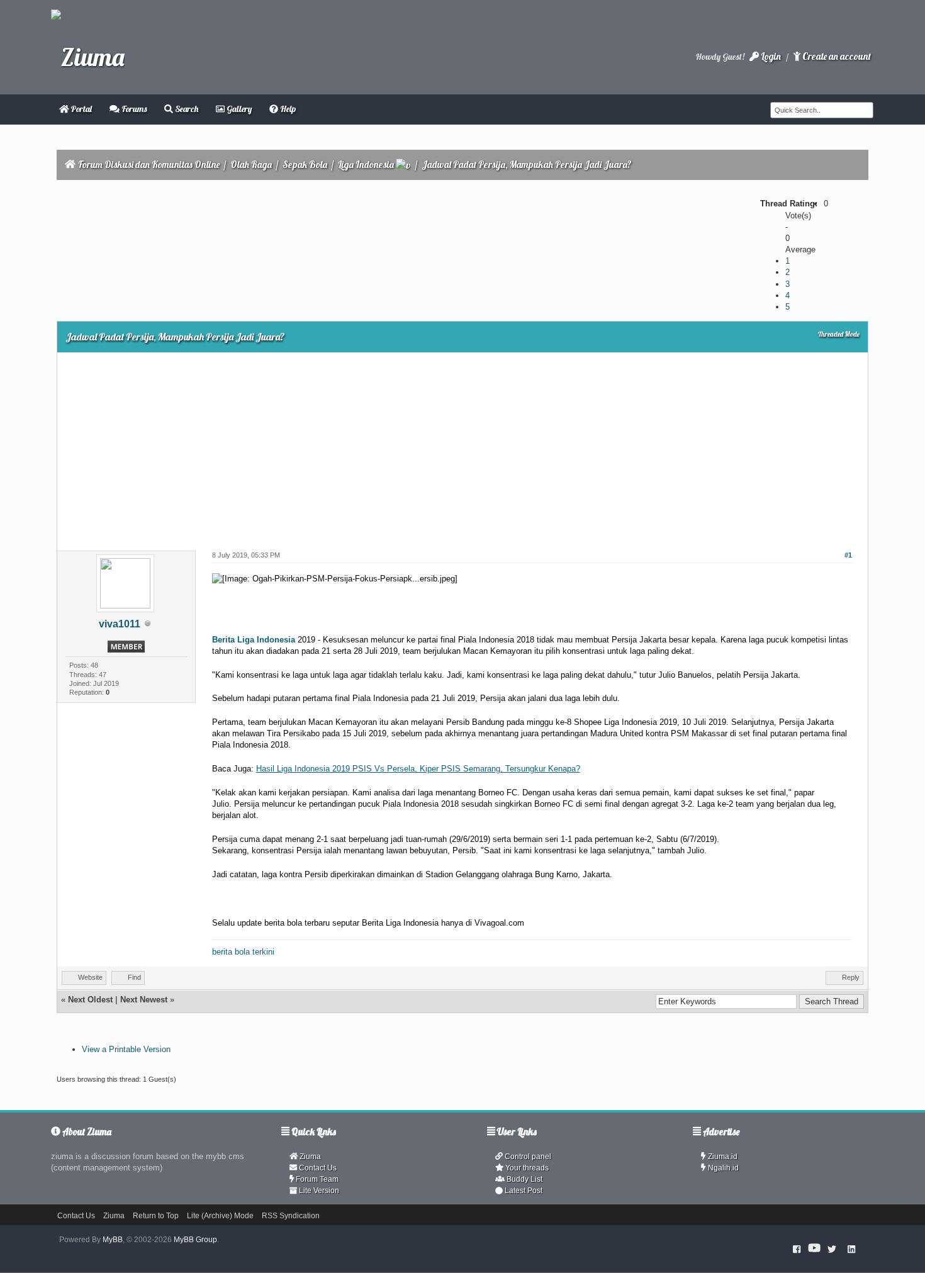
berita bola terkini (243, 951)
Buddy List (523, 1179)
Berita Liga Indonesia (253, 639)
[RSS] (851, 1248)
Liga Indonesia (366, 165)
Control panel (527, 1156)
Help (287, 109)
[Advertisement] (462, 447)
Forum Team (316, 1179)
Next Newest (143, 999)
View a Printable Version (126, 1049)
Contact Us (317, 1168)
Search (185, 109)
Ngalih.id (722, 1168)
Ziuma (309, 1156)
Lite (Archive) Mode (220, 1215)
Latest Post (522, 1190)
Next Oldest (90, 999)
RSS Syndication (291, 1215)
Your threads (526, 1168)
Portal (80, 109)
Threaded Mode (839, 334)
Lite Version (318, 1190)
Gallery (238, 109)
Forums (133, 109)
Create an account (835, 56)
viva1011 (119, 624)
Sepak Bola (305, 165)
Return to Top (156, 1215)
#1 (848, 555)
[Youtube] (814, 1248)
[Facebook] (797, 1248)
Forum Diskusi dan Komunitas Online (149, 165)
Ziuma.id (721, 1156)
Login (770, 56)
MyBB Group (195, 1239)
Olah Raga (251, 165)
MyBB (113, 1239)
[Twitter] (832, 1248)
